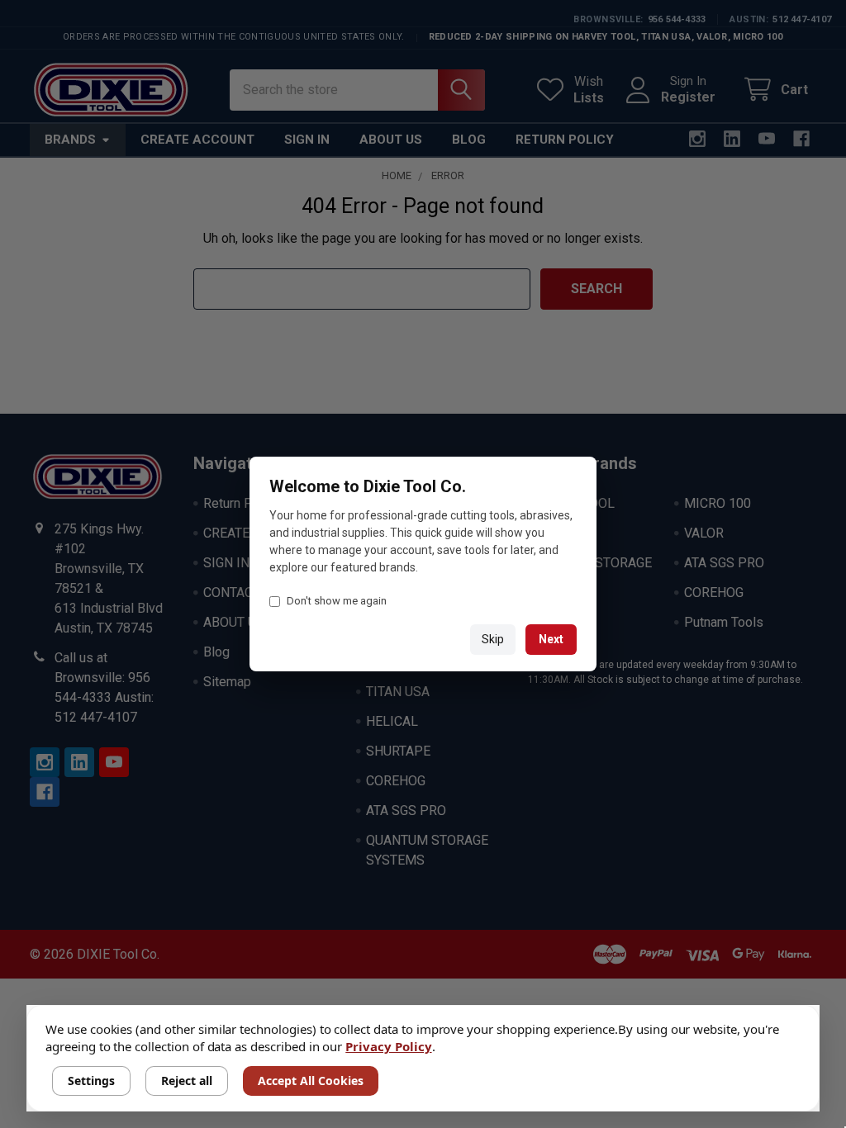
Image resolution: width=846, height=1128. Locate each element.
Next (551, 639)
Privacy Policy (388, 1046)
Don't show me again (337, 601)
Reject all (186, 1080)
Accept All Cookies (311, 1080)
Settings (91, 1080)
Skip (493, 639)
